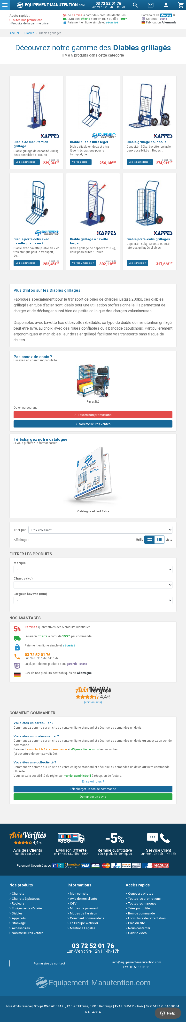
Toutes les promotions (144, 898)
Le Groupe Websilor (84, 923)
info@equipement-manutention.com (136, 962)
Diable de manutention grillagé (31, 144)
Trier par (20, 530)
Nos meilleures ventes (27, 933)
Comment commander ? (87, 918)
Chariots (18, 893)
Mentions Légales (82, 928)
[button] (5, 5)
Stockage (19, 923)
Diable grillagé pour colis (146, 142)
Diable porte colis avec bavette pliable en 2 (31, 241)
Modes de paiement (84, 908)
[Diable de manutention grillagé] (36, 105)
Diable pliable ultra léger (89, 142)
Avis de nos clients (83, 898)
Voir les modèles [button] (26, 161)
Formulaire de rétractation (147, 918)
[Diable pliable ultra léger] (93, 105)
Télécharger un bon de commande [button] (93, 789)
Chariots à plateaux (26, 898)
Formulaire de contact (49, 963)
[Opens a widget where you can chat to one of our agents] (168, 1014)
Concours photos (140, 893)
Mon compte (79, 893)
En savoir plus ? (93, 781)
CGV (73, 903)
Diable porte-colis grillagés (148, 239)
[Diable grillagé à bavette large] (93, 203)
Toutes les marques (142, 903)
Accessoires (21, 928)
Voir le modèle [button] (80, 161)
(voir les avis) (93, 702)
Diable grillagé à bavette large (89, 241)
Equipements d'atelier (27, 908)
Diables (17, 913)
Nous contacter (139, 928)
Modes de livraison (83, 913)
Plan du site (136, 923)
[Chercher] (135, 5)
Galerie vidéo (137, 933)
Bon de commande (141, 913)
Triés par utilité (139, 908)
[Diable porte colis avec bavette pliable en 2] (36, 203)
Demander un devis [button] (93, 796)
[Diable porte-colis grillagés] (149, 203)
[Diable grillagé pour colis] (149, 105)
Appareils (19, 918)
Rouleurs (18, 903)
